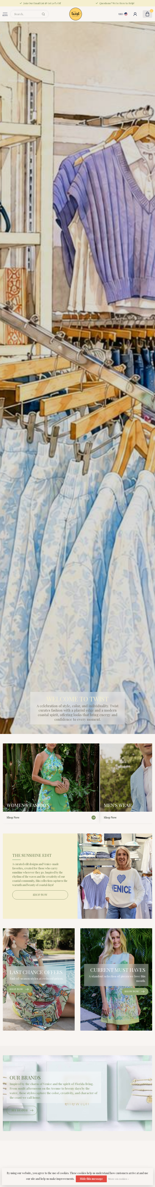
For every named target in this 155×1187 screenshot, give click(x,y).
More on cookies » (118, 1178)
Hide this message (91, 1179)
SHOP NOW (40, 895)
